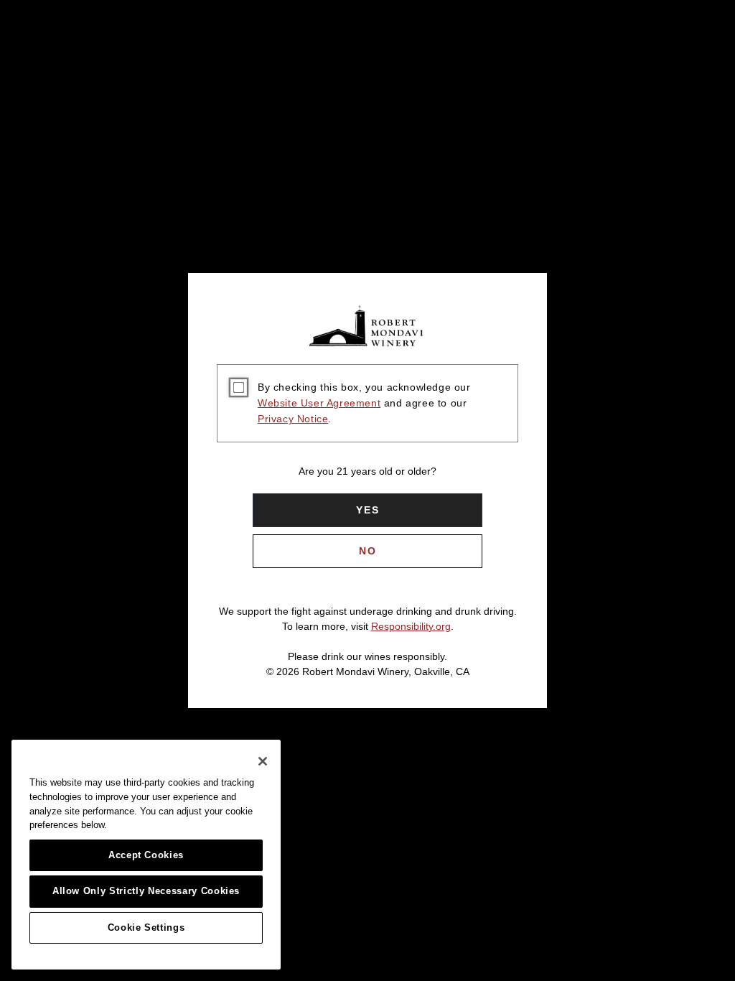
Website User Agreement (319, 403)
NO (368, 551)
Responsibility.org (411, 626)
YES (368, 510)
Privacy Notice (293, 418)
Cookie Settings (146, 927)
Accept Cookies (146, 855)
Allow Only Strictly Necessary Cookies (146, 890)
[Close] (262, 761)
